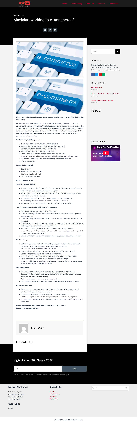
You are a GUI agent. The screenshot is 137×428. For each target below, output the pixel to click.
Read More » (94, 89)
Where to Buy (76, 4)
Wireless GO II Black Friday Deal (102, 100)
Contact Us (113, 4)
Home (64, 4)
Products (53, 396)
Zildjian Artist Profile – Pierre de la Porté (105, 94)
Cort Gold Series (96, 87)
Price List (90, 4)
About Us (101, 4)
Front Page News (19, 15)
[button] (45, 30)
